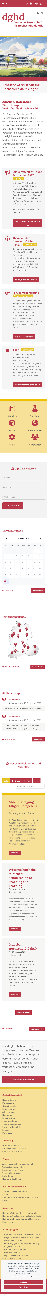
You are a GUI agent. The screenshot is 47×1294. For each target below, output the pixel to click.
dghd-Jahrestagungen (11, 1124)
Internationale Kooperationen (15, 1191)
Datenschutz (14, 1276)
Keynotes (6, 1194)
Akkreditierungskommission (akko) (17, 1164)
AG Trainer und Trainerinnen (14, 1249)
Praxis (12, 430)
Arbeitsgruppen (9, 1112)
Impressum (33, 1276)
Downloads (7, 1133)
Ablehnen (23, 1282)
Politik (12, 444)
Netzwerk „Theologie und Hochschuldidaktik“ (22, 1216)
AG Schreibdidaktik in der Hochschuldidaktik (21, 1234)
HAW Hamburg (15, 699)
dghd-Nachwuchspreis (12, 1151)
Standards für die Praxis (12, 1170)
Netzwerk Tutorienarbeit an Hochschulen (20, 1213)
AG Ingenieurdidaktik (11, 1246)
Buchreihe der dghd (11, 1127)
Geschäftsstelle (9, 1106)
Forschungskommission (12, 1145)
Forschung (35, 416)
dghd (32, 813)
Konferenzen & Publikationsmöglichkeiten (20, 1197)
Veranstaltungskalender (12, 1173)
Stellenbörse (7, 1176)
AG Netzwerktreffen (11, 1252)
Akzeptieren (23, 1287)
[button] (38, 13)
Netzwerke (7, 1115)
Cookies (23, 1276)
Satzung (5, 1130)
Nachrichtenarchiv (10, 1100)
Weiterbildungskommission (14, 1167)
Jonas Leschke (17, 892)
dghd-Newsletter (9, 1121)
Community (35, 444)
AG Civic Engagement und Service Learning (20, 1243)
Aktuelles (12, 416)
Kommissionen (8, 1109)
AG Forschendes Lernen (12, 1240)
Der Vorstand (8, 1103)
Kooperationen (8, 1118)
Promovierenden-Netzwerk (14, 1148)
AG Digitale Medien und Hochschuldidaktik (20, 1237)
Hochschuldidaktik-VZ (11, 1179)
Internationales (34, 430)
